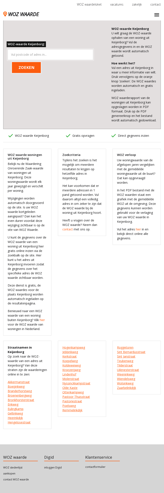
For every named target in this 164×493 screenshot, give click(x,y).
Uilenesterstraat (128, 370)
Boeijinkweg (16, 386)
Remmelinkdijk (72, 410)
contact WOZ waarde (16, 479)
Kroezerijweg (71, 370)
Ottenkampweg (73, 392)
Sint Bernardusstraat (131, 352)
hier (42, 320)
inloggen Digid (53, 467)
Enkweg (13, 404)
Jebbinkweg (70, 352)
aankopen (9, 473)
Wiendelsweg (126, 379)
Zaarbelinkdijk (126, 388)
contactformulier (95, 467)
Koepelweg (70, 361)
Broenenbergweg (20, 395)
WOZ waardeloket (89, 4)
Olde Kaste (70, 388)
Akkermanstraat (19, 382)
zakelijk (137, 4)
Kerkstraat (69, 356)
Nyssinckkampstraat (76, 383)
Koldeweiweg (71, 365)
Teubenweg (125, 361)
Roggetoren (125, 347)
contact (155, 4)
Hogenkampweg (73, 347)
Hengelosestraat (19, 422)
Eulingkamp (15, 409)
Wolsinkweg (125, 383)
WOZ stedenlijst (12, 467)
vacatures (116, 4)
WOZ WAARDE (23, 13)
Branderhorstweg (20, 391)
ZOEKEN (26, 67)
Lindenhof (69, 374)
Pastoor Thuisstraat (76, 397)
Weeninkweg (126, 374)
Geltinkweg (15, 413)
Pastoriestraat (72, 401)
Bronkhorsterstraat (21, 400)
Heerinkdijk (15, 418)
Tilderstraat (125, 365)
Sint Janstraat (126, 356)
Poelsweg (69, 406)
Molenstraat (70, 379)
